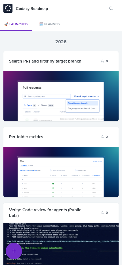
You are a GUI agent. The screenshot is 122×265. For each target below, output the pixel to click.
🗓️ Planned (49, 24)
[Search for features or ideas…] (111, 9)
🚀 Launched (16, 24)
